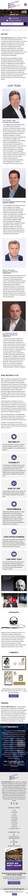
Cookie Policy (20, 892)
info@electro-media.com (15, 20)
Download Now (14, 883)
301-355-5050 (15, 18)
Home (3, 30)
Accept (14, 894)
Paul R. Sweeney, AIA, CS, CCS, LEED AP (14, 762)
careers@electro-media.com (16, 720)
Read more (13, 696)
